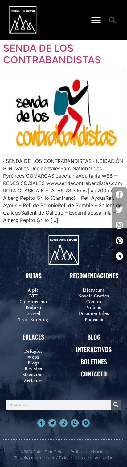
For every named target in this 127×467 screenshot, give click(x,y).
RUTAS (33, 275)
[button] (96, 20)
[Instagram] (63, 423)
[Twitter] (52, 423)
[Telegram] (86, 423)
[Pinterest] (75, 423)
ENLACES (33, 336)
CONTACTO (94, 373)
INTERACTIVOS (94, 349)
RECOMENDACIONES (93, 275)
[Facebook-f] (41, 423)
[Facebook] (119, 194)
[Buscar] (116, 405)
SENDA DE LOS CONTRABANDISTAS (52, 54)
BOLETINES (93, 361)
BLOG (93, 336)
